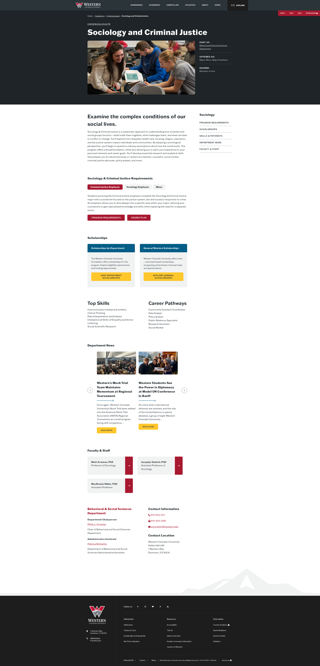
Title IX (170, 630)
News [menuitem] (217, 5)
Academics (99, 16)
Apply (282, 13)
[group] (105, 187)
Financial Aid (128, 660)
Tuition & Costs (130, 630)
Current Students (220, 625)
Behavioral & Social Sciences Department (213, 47)
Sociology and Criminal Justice (135, 16)
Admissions (95, 639)
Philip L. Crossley (97, 524)
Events (142, 660)
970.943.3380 (158, 520)
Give (300, 13)
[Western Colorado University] (97, 623)
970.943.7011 (158, 514)
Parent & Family (219, 636)
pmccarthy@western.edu (164, 526)
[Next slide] (184, 390)
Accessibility (172, 625)
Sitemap (213, 660)
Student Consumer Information (179, 641)
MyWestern (311, 13)
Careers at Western (174, 647)
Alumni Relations (219, 630)
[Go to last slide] (90, 390)
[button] (237, 5)
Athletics (216, 641)
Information (218, 619)
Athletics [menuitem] (190, 5)
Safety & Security (173, 636)
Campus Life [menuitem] (172, 5)
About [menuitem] (205, 5)
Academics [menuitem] (154, 5)
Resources (171, 619)
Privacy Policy (204, 660)
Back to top (225, 660)
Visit (291, 13)
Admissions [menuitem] (136, 5)
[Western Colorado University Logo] (88, 5)
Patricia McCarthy (97, 543)
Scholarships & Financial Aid (134, 636)
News (154, 660)
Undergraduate (113, 16)
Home (90, 16)
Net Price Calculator (132, 641)
